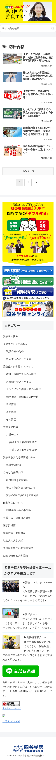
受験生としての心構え (15, 344)
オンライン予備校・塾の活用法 (23, 389)
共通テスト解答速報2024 (23, 449)
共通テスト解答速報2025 (23, 442)
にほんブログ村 (11, 721)
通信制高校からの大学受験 (18, 548)
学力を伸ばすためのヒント (21, 487)
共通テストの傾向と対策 (16, 518)
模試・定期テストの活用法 (21, 374)
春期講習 (11, 404)
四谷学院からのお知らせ (20, 510)
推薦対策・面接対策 (14, 533)
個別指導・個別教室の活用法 (22, 396)
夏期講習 (11, 412)
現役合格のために (16, 351)
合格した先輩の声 (13, 472)
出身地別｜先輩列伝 (17, 480)
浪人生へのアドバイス (18, 359)
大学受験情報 (10, 427)
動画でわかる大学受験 (15, 555)
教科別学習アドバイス (18, 381)
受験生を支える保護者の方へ (19, 457)
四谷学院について (13, 502)
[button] (53, 28)
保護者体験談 (13, 465)
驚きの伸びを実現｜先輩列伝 (22, 495)
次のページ (28, 171)
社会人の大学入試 (13, 540)
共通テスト (12, 434)
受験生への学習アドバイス (18, 366)
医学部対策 (9, 525)
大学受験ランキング (11, 708)
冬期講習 (11, 419)
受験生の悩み (10, 336)
